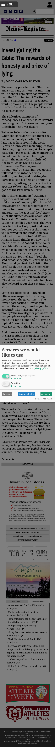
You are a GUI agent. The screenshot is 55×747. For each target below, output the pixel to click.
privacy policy (41, 368)
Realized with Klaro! (43, 399)
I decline (7, 394)
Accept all (46, 394)
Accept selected (26, 394)
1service (16, 378)
